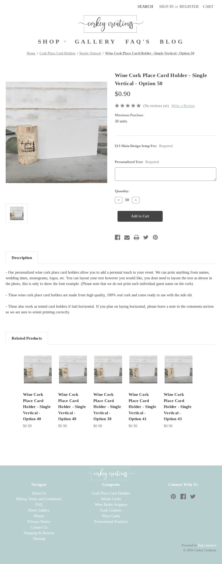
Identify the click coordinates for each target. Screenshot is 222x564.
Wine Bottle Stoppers (111, 505)
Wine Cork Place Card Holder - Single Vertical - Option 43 (177, 406)
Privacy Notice (39, 522)
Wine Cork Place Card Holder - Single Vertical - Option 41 (142, 406)
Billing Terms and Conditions (38, 499)
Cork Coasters (111, 510)
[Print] (136, 237)
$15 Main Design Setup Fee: (144, 146)
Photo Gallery (39, 510)
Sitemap (39, 539)
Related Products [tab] (27, 338)
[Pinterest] (155, 237)
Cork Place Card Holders (111, 493)
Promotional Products (111, 522)
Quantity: (122, 191)
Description (22, 258)
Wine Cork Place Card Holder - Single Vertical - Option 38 (107, 406)
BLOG (172, 41)
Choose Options (38, 369)
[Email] (127, 237)
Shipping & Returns (39, 533)
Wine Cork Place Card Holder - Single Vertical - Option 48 (72, 406)
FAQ (39, 505)
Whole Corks (111, 499)
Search (145, 7)
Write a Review (183, 106)
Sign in (166, 7)
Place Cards (111, 516)
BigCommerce (207, 545)
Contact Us (39, 527)
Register (189, 7)
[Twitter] (146, 237)
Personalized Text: (137, 162)
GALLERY (96, 41)
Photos (39, 516)
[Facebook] (117, 237)
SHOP (49, 41)
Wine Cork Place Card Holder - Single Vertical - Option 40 (37, 406)
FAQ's (138, 41)
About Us (39, 493)
